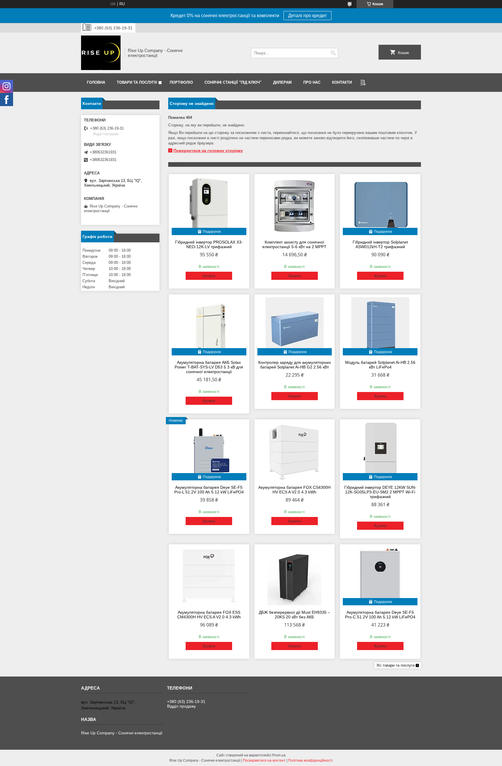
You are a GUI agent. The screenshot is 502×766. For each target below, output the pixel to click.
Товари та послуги (137, 82)
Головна (96, 82)
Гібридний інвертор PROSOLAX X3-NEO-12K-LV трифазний (209, 244)
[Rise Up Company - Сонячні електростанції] (101, 52)
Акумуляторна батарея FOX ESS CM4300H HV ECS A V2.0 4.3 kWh (209, 614)
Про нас (311, 82)
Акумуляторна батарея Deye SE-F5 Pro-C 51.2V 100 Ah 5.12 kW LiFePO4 (380, 614)
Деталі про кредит (307, 15)
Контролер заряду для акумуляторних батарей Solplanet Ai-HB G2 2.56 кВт (294, 364)
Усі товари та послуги (395, 665)
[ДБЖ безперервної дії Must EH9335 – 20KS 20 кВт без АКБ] (294, 576)
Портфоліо (181, 82)
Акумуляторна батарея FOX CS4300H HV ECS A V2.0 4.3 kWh (294, 489)
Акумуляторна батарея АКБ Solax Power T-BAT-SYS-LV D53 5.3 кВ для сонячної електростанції (209, 367)
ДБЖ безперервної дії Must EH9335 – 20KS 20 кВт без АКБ (294, 614)
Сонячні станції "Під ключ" (233, 82)
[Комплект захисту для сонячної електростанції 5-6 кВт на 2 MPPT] (294, 206)
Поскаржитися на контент (264, 760)
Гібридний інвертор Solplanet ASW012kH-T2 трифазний (380, 244)
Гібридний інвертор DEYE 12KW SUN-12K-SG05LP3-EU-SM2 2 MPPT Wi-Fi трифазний (380, 492)
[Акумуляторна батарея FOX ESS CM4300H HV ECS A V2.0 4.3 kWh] (209, 576)
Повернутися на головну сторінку (208, 150)
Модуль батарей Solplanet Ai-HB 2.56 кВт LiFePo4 (380, 364)
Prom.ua (279, 755)
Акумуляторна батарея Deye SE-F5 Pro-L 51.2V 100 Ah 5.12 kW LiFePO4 (209, 489)
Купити (209, 276)
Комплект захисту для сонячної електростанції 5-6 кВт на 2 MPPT (294, 244)
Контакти (342, 82)
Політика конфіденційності (310, 760)
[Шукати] (333, 53)
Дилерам (282, 82)
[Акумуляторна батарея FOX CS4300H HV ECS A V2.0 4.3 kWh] (294, 451)
